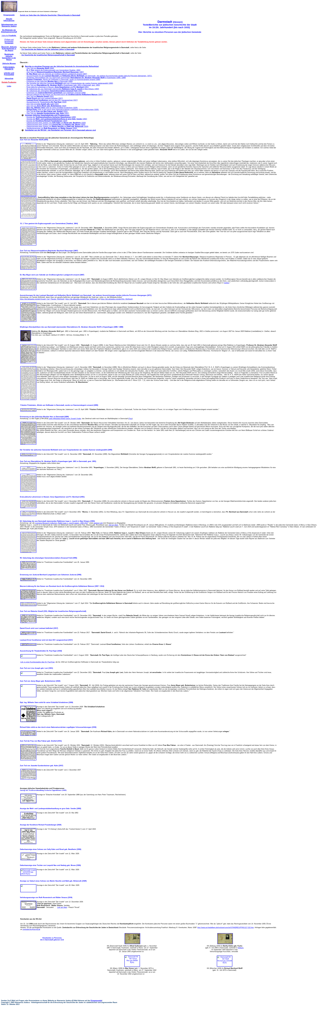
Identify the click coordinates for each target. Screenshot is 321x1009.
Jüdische (9, 36)
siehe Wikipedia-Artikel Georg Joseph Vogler (65, 418)
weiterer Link (98, 523)
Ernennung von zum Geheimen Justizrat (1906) (56, 93)
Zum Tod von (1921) (43, 104)
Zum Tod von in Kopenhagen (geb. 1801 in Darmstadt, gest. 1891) (63, 85)
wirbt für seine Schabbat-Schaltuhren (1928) (52, 108)
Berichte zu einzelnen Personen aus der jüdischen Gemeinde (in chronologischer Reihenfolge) (62, 66)
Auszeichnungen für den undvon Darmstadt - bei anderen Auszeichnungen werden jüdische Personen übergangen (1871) (89, 76)
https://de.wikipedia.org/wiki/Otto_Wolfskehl (117, 299)
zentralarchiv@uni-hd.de (31, 929)
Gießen (226, 283)
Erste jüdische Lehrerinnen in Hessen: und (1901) (58, 87)
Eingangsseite (96, 1000)
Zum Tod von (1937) (48, 113)
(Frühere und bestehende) (9, 41)
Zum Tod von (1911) (40, 96)
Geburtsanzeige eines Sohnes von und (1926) (56, 123)
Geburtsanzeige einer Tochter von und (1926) (56, 124)
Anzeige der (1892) (57, 119)
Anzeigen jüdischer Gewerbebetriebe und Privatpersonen (47, 115)
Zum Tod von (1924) (46, 106)
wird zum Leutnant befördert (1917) (45, 98)
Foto (130, 418)
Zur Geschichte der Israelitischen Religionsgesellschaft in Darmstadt (48, 55)
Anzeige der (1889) (51, 117)
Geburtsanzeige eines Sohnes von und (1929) (57, 126)
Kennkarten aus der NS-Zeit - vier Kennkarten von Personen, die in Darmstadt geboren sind (60, 130)
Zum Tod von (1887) (55, 72)
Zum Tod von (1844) (40, 68)
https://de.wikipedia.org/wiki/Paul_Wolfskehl (81, 299)
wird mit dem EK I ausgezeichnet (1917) (52, 100)
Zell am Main (113, 525)
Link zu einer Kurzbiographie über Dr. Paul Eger (37, 662)
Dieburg (240, 948)
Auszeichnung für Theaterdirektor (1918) (46, 102)
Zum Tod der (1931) (47, 111)
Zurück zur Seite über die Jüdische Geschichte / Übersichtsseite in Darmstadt (50, 15)
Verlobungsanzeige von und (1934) (52, 128)
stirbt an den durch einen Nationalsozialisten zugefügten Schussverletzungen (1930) (63, 109)
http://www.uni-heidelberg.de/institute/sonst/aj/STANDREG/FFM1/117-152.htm (225, 927)
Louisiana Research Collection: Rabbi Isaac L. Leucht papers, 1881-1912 (61, 523)
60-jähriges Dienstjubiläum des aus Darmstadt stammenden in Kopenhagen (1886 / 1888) (76, 78)
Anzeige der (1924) (46, 121)
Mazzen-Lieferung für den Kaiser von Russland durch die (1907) (65, 94)
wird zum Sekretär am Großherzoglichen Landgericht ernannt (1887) (57, 74)
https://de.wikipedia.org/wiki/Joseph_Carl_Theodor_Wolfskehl (42, 299)
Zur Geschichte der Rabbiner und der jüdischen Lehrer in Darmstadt (47, 49)
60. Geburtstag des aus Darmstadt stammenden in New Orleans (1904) (63, 89)
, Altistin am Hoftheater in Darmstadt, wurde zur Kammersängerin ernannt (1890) (63, 79)
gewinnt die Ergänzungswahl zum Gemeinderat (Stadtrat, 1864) (53, 70)
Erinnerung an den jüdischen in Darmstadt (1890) (50, 81)
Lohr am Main (62, 907)
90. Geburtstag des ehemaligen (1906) (54, 91)
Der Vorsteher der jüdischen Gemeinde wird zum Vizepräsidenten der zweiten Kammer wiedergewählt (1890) (70, 83)
